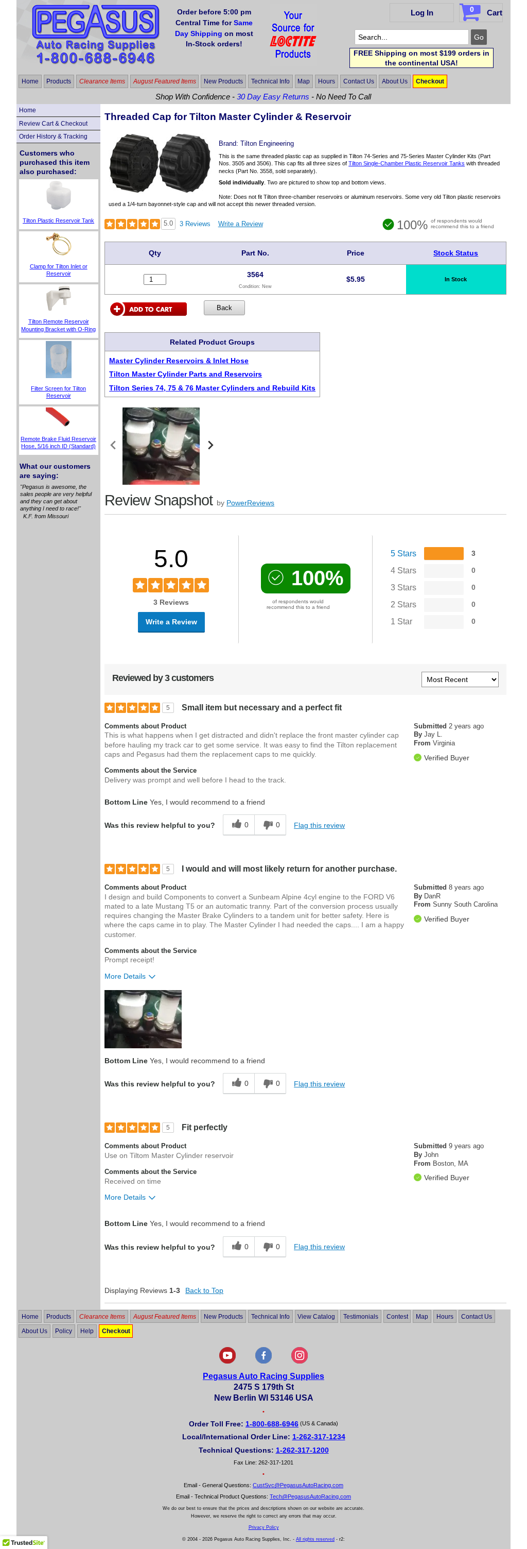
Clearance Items (102, 81)
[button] (143, 1019)
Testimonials (360, 1316)
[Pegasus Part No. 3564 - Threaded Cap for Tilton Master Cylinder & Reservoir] (160, 190)
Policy (63, 1331)
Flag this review (319, 825)
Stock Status (455, 253)
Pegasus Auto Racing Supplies (263, 1376)
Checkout (430, 81)
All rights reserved (315, 1539)
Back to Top (204, 1290)
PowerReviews (250, 503)
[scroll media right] (210, 446)
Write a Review (240, 224)
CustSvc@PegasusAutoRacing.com (298, 1485)
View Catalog (316, 1316)
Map (303, 81)
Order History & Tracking (53, 136)
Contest (397, 1316)
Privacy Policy (264, 1527)
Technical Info (270, 81)
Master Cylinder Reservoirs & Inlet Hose (179, 360)
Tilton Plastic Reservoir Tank (58, 220)
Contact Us (358, 81)
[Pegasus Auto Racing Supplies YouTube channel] (227, 1361)
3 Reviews (195, 224)
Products (58, 81)
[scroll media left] (113, 446)
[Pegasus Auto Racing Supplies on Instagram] (299, 1361)
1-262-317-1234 (318, 1437)
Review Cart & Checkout (53, 123)
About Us (395, 81)
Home (30, 81)
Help (87, 1331)
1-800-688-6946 (271, 1424)
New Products (223, 81)
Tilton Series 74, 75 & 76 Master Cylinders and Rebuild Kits (212, 388)
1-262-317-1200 (302, 1450)
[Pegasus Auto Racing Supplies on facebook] (263, 1361)
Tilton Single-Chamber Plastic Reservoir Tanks (406, 163)
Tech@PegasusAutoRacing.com (310, 1496)
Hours (326, 81)
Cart (486, 11)
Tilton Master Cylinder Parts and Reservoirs (185, 374)
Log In (422, 12)
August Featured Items (164, 81)
